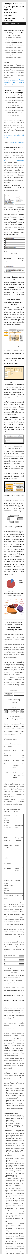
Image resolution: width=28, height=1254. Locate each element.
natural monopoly (8, 135)
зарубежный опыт (9, 82)
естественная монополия (18, 80)
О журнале (6, 23)
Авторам (13, 23)
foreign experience (14, 134)
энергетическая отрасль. (10, 84)
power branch (17, 135)
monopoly (22, 134)
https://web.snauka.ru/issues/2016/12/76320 (14, 160)
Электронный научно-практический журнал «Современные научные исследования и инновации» (14, 12)
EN (21, 23)
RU (18, 23)
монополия (21, 82)
